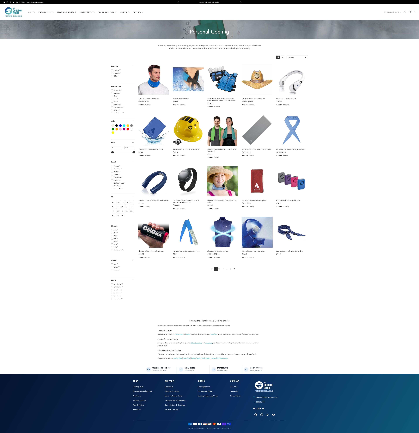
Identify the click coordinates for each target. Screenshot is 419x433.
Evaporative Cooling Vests (142, 391)
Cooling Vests (45, 12)
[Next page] (234, 269)
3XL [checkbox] (122, 202)
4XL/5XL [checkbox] (113, 206)
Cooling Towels (195, 358)
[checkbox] (113, 125)
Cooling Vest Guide (205, 391)
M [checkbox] (131, 206)
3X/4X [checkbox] (118, 202)
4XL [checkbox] (131, 202)
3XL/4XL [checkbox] (127, 202)
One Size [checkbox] (118, 211)
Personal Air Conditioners (219, 358)
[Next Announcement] (240, 2)
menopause (208, 343)
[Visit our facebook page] (4, 2)
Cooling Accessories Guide (208, 396)
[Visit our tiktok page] (10, 2)
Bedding (124, 12)
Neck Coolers (206, 358)
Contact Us (169, 386)
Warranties (234, 391)
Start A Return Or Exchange (175, 405)
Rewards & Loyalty (171, 409)
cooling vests (179, 334)
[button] (278, 57)
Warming (137, 12)
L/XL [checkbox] (127, 206)
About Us (233, 386)
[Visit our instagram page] (7, 2)
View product (153, 93)
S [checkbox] (122, 211)
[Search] (415, 12)
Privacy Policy (235, 396)
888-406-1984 (20, 2)
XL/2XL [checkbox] (131, 211)
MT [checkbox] (113, 211)
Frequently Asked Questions (175, 400)
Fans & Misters (86, 12)
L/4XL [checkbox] (122, 206)
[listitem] (209, 2)
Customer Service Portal (173, 396)
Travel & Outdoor (106, 12)
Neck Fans (186, 358)
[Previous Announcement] (178, 2)
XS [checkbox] (118, 215)
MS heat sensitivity (196, 343)
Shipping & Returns (172, 391)
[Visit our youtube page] (13, 2)
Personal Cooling (65, 12)
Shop (30, 12)
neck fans (214, 334)
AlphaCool (137, 409)
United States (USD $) (391, 12)
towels (188, 334)
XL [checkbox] (127, 211)
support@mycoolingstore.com (35, 2)
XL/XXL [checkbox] (113, 215)
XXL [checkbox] (122, 215)
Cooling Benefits (204, 386)
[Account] (405, 12)
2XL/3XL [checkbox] (113, 202)
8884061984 (260, 402)
